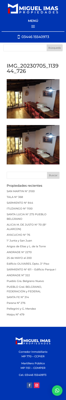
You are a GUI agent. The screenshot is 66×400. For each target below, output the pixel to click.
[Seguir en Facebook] (29, 385)
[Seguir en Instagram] (36, 385)
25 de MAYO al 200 (19, 258)
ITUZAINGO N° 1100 (20, 208)
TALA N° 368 (15, 197)
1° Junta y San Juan (19, 240)
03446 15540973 (35, 37)
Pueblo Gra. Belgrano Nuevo (25, 281)
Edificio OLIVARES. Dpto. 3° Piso (28, 263)
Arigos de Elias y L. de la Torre (26, 246)
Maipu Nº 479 (15, 314)
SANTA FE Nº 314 (18, 297)
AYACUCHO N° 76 (18, 234)
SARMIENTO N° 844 (20, 202)
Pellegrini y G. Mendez (21, 308)
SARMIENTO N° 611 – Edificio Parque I (31, 269)
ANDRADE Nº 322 (18, 275)
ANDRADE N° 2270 (19, 252)
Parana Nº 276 (16, 303)
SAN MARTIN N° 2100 (21, 191)
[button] (57, 390)
